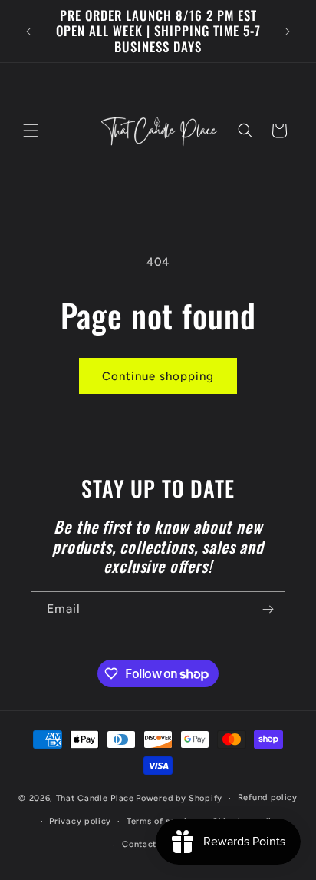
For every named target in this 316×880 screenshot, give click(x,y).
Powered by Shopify (179, 798)
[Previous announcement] (28, 31)
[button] (31, 130)
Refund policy (268, 797)
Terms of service (162, 821)
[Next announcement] (287, 31)
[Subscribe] (268, 609)
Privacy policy (80, 821)
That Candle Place (95, 798)
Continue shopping (158, 376)
